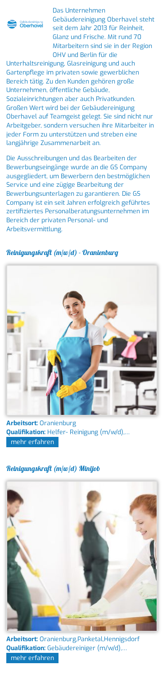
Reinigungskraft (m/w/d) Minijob (53, 468)
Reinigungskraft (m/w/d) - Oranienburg (62, 252)
